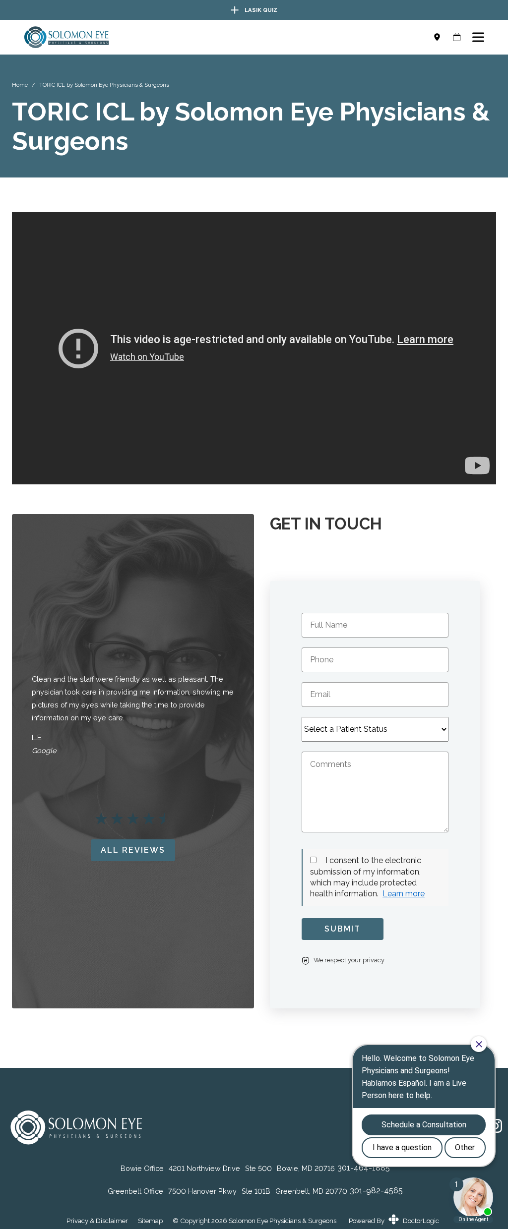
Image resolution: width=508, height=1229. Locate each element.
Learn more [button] (403, 893)
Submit (342, 929)
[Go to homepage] (219, 37)
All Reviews (133, 850)
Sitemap (150, 1221)
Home (20, 84)
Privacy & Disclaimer (97, 1221)
